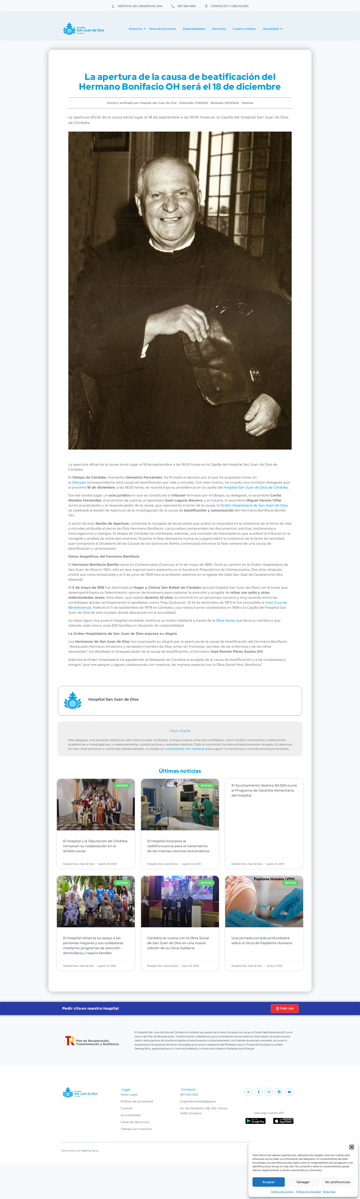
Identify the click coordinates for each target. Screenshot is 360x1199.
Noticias (247, 102)
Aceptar (268, 1182)
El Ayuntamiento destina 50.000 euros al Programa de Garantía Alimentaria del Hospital (264, 790)
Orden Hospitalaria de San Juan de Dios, (254, 505)
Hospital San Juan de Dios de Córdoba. (256, 487)
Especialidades (194, 29)
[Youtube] (289, 1092)
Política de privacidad (308, 1191)
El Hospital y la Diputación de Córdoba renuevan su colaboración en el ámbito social (95, 846)
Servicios (219, 29)
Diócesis (79, 482)
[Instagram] (269, 1092)
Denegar (303, 1182)
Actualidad (271, 29)
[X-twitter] (248, 1092)
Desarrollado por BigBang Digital (80, 1150)
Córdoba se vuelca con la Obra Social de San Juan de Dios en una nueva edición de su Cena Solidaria (178, 943)
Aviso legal (329, 1191)
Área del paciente (162, 29)
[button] (352, 1147)
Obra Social (226, 620)
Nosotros (135, 29)
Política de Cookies (282, 1191)
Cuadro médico (244, 29)
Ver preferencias (337, 1182)
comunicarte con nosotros (185, 749)
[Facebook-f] (259, 1092)
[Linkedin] (279, 1092)
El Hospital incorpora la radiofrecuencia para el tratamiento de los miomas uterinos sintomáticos (178, 846)
